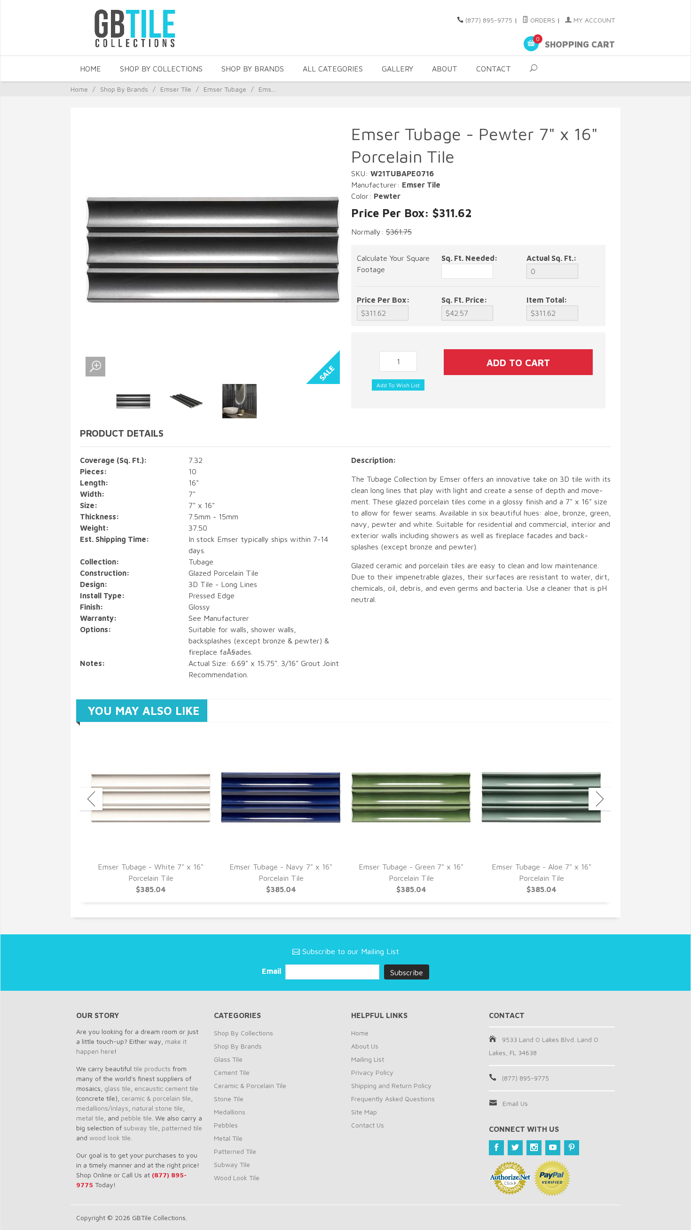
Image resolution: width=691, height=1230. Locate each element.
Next (600, 799)
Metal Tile (228, 1138)
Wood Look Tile (236, 1178)
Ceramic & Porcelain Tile (250, 1085)
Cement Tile (232, 1072)
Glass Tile (228, 1059)
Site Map (364, 1112)
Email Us (515, 1103)
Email (272, 971)
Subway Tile (232, 1164)
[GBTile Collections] (162, 27)
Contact (493, 68)
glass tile (117, 1088)
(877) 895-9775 (488, 20)
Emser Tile (175, 89)
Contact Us (367, 1125)
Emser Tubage (225, 89)
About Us (364, 1046)
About (444, 68)
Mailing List (367, 1059)
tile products (152, 1069)
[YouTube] (552, 1147)
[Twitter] (515, 1147)
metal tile (90, 1118)
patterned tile (182, 1128)
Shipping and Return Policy (391, 1085)
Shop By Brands (252, 68)
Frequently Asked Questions (393, 1099)
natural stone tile (157, 1108)
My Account (593, 20)
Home (90, 68)
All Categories (333, 68)
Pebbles (226, 1125)
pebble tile (136, 1118)
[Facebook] (496, 1147)
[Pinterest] (571, 1147)
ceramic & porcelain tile (156, 1098)
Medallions (229, 1112)
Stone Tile (228, 1099)
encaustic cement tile (166, 1088)
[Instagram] (534, 1147)
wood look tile (110, 1138)
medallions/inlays (102, 1108)
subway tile (141, 1128)
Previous (91, 799)
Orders (541, 20)
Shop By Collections (161, 68)
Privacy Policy (372, 1072)
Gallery (397, 68)
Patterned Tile (235, 1151)
